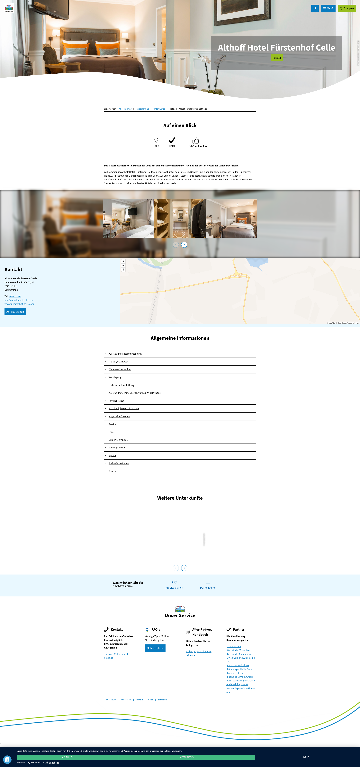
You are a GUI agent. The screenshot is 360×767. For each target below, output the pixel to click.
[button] (347, 8)
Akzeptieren (187, 757)
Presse (150, 700)
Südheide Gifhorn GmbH (240, 676)
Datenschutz (126, 700)
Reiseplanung (142, 108)
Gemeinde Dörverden (238, 650)
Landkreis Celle (235, 673)
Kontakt (139, 700)
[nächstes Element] (184, 245)
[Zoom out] (123, 265)
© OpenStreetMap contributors (347, 323)
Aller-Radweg (125, 108)
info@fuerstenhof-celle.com (19, 300)
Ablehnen (67, 757)
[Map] (240, 291)
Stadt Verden (234, 646)
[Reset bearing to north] (123, 269)
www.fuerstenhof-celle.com (19, 303)
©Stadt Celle (163, 700)
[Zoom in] (123, 261)
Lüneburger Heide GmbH (240, 669)
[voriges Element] (176, 245)
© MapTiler (331, 323)
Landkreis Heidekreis (238, 665)
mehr (306, 757)
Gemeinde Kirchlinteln (239, 654)
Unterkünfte (159, 108)
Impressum (111, 700)
